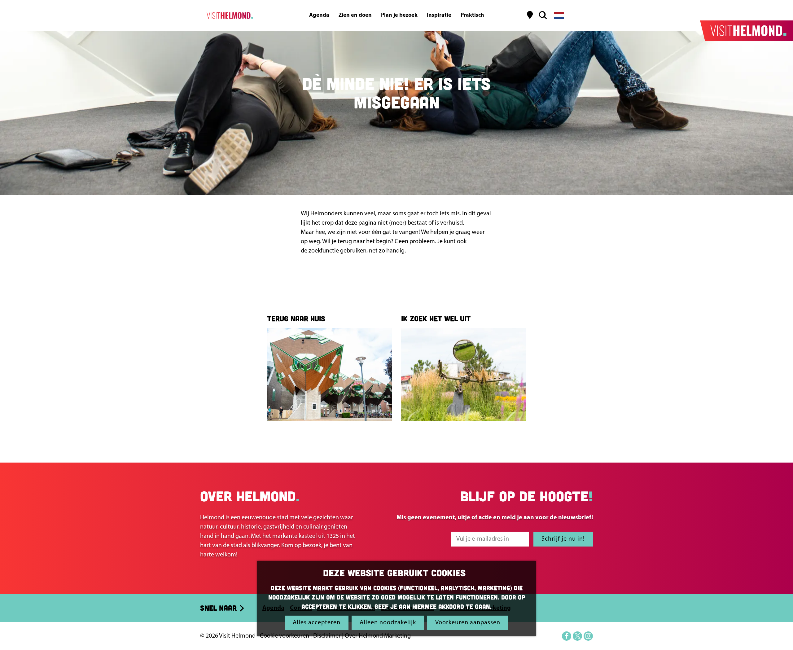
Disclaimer (327, 636)
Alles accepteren (316, 623)
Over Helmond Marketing (378, 636)
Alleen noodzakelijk (388, 623)
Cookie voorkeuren (284, 636)
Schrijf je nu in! (563, 539)
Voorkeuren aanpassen (467, 623)
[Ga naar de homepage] (228, 15)
